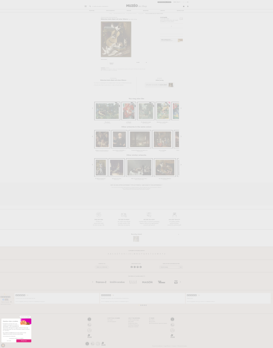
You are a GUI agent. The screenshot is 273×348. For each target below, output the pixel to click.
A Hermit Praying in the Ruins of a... (140, 151)
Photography (110, 10)
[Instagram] (135, 267)
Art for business (111, 322)
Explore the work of (156, 85)
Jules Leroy (141, 13)
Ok (181, 267)
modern (110, 82)
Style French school (131, 13)
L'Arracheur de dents (116, 179)
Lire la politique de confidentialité (9, 336)
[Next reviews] (272, 298)
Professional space (164, 2)
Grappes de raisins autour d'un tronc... (102, 151)
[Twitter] (140, 267)
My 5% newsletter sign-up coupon (158, 323)
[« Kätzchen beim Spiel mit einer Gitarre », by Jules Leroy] (136, 239)
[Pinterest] (137, 267)
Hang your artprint (133, 327)
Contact (174, 346)
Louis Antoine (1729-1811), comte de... (119, 151)
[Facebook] (132, 267)
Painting (91, 10)
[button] (3, 345)
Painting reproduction (119, 13)
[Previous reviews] (13, 298)
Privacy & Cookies (182, 346)
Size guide (131, 322)
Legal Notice (167, 346)
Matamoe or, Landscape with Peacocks (163, 123)
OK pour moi (24, 340)
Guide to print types (133, 320)
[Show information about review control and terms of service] (11, 301)
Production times (132, 323)
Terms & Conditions (157, 346)
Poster (129, 10)
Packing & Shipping (133, 325)
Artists (162, 10)
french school (126, 82)
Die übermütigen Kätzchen (165, 179)
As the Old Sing (162, 151)
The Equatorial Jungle (146, 123)
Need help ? (177, 2)
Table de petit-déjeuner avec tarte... (139, 179)
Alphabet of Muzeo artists (136, 250)
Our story (110, 320)
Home (110, 13)
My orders (151, 320)
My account (152, 322)
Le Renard (128, 123)
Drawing (146, 10)
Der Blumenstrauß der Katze (100, 179)
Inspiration (180, 10)
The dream (107, 123)
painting (103, 82)
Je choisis (9, 340)
